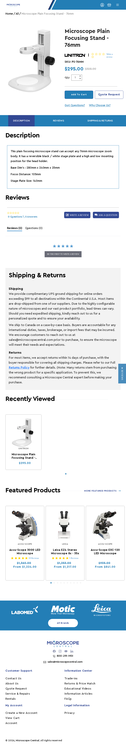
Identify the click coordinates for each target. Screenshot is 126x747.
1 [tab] (65, 474)
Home (9, 13)
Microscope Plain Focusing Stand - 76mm (23, 456)
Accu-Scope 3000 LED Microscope (24, 552)
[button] (106, 215)
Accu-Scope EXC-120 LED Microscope (105, 552)
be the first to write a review (63, 254)
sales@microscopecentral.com (65, 661)
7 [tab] (70, 583)
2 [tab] (54, 583)
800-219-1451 (65, 655)
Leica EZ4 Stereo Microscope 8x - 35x (65, 552)
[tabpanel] (23, 442)
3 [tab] (57, 583)
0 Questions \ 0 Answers (22, 216)
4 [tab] (61, 583)
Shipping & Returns (100, 120)
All (17, 13)
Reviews (58, 120)
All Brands (63, 623)
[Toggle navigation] (118, 5)
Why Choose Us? (99, 105)
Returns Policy (19, 367)
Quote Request (109, 94)
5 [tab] (64, 583)
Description (21, 120)
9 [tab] (77, 583)
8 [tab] (74, 583)
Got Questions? (75, 105)
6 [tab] (67, 583)
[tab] (14, 229)
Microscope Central (27, 740)
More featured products (100, 491)
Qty (67, 77)
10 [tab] (80, 583)
